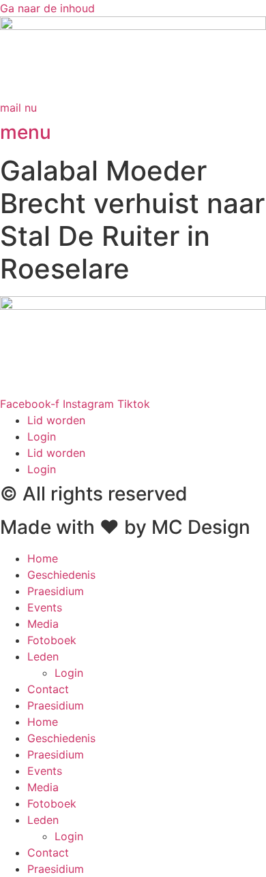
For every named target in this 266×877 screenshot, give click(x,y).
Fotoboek (51, 640)
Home (42, 558)
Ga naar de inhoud (47, 8)
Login (41, 436)
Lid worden (56, 420)
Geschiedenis (61, 574)
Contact (48, 689)
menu (25, 132)
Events (44, 607)
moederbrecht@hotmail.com (73, 387)
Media (43, 624)
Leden (43, 656)
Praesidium (55, 591)
